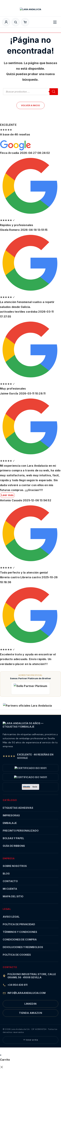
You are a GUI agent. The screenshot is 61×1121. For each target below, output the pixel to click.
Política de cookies (17, 954)
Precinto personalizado (21, 830)
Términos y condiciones (20, 931)
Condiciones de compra (20, 939)
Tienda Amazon (30, 1012)
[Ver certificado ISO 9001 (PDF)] (30, 768)
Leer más (7, 495)
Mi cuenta (10, 888)
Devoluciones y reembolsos (23, 947)
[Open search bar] (16, 22)
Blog (6, 873)
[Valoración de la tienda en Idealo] (30, 787)
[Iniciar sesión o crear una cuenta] (6, 22)
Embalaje (10, 823)
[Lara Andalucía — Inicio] (30, 11)
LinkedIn (30, 1003)
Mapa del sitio (13, 896)
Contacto (10, 881)
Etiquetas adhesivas (18, 807)
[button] (25, 22)
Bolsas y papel (13, 838)
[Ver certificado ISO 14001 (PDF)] (30, 777)
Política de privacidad (19, 924)
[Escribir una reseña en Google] (15, 145)
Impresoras (11, 815)
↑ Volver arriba (30, 1039)
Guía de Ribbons (14, 845)
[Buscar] (53, 91)
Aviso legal (11, 916)
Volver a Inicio (30, 105)
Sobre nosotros (15, 866)
